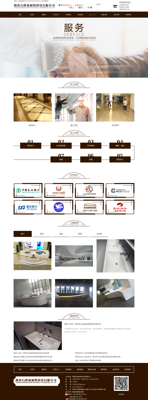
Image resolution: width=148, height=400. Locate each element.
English (98, 4)
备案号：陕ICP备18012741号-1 (77, 394)
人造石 (32, 14)
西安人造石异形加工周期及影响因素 (88, 360)
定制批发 (80, 14)
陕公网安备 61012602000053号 (77, 399)
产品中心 (56, 14)
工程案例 (68, 14)
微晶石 (44, 14)
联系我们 (128, 14)
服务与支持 (92, 14)
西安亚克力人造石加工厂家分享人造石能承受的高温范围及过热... (98, 357)
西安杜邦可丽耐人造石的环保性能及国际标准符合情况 (33, 357)
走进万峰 (116, 14)
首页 (19, 14)
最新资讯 (104, 14)
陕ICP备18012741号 (76, 397)
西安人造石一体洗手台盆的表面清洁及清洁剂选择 (31, 353)
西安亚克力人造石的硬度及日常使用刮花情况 (91, 353)
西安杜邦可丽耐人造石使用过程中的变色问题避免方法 (33, 360)
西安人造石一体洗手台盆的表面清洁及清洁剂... (83, 324)
